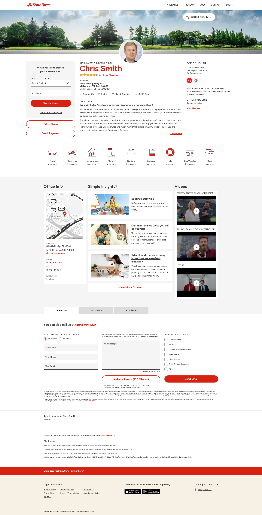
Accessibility (89, 489)
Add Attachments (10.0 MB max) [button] (131, 379)
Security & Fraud (67, 489)
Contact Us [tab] (61, 310)
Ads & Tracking (50, 489)
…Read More (176, 133)
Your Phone (67, 339)
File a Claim (51, 124)
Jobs (203, 5)
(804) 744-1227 (54, 262)
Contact (216, 5)
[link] (39, 5)
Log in (229, 5)
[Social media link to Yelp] (189, 80)
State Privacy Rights (92, 493)
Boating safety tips (142, 199)
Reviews (190, 5)
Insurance (172, 5)
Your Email (52, 339)
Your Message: (110, 344)
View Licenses (193, 108)
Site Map (47, 497)
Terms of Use (49, 493)
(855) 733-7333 (90, 401)
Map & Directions (57, 254)
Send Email (191, 379)
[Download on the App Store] (132, 491)
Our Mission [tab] (96, 310)
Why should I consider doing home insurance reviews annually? (148, 258)
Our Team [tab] (131, 310)
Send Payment (51, 133)
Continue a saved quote (51, 112)
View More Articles (130, 287)
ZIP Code (36, 93)
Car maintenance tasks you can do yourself (150, 227)
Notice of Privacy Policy (69, 493)
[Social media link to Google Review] (196, 80)
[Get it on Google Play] (151, 491)
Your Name (50, 348)
